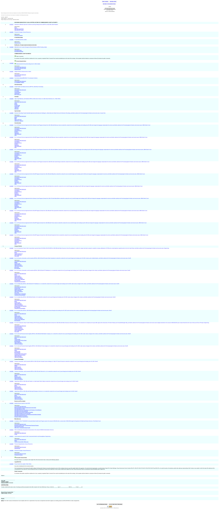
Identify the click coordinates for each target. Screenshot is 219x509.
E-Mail (15, 434)
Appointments (17, 448)
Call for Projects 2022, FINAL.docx (21, 441)
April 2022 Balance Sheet (19, 408)
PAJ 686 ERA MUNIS (18, 51)
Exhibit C (16, 131)
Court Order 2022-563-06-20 (20, 374)
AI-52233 (11, 222)
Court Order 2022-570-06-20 (20, 447)
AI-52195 (11, 86)
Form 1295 (16, 256)
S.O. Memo (16, 91)
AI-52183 (11, 322)
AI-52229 (11, 173)
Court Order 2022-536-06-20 (20, 67)
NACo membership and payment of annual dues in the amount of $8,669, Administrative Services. (34, 429)
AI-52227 (11, 149)
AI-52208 (11, 63)
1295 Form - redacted (18, 120)
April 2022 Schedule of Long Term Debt (22, 413)
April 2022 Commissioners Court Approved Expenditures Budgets (27, 414)
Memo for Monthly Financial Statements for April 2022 (25, 407)
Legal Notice (17, 93)
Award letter (16, 106)
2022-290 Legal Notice (19, 28)
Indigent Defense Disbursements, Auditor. (22, 71)
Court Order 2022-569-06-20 (20, 439)
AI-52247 (11, 391)
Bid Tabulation (17, 268)
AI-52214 (11, 24)
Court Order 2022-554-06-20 (20, 261)
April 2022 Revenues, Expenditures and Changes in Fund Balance (27, 409)
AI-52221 (11, 345)
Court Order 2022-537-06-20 (20, 68)
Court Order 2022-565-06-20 (20, 394)
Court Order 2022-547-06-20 (20, 177)
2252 (15, 135)
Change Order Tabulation (19, 279)
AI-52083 (11, 113)
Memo (15, 27)
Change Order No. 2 (18, 253)
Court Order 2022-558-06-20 (20, 313)
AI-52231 (11, 198)
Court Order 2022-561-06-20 (20, 349)
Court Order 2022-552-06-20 (20, 238)
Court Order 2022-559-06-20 (20, 325)
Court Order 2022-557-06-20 (20, 300)
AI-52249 (11, 98)
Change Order (17, 263)
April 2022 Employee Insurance (20, 415)
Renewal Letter (17, 376)
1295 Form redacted (18, 278)
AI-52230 (11, 186)
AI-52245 (11, 310)
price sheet (16, 267)
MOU (15, 118)
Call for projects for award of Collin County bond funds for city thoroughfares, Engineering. (32, 436)
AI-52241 (11, 270)
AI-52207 (11, 71)
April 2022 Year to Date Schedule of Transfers (23, 412)
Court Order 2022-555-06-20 (20, 273)
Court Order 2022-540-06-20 (20, 89)
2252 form (16, 108)
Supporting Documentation (19, 281)
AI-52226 (11, 137)
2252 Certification (18, 119)
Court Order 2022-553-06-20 (20, 251)
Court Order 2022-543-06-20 (20, 128)
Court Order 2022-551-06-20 (20, 226)
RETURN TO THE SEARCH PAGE (109, 3)
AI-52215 (11, 78)
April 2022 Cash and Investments (21, 411)
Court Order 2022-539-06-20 (20, 81)
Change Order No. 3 (18, 328)
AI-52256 (11, 450)
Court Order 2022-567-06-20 (20, 424)
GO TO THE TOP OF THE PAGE (115, 504)
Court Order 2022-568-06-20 (20, 433)
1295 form (16, 107)
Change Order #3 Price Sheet (20, 340)
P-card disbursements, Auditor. (20, 39)
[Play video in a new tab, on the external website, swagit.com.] (15, 63)
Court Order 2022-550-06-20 (20, 213)
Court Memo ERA (18, 50)
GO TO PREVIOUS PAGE (102, 504)
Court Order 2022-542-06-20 (20, 116)
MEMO (15, 262)
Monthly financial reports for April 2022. (22, 403)
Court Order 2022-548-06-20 (20, 189)
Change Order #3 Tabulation (20, 293)
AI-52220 (11, 421)
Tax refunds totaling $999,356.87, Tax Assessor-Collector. (26, 78)
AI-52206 (11, 39)
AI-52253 (11, 32)
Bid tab (15, 104)
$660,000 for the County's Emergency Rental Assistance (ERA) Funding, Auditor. (30, 47)
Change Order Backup (19, 329)
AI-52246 (11, 381)
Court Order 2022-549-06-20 (20, 201)
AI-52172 (11, 436)
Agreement (16, 132)
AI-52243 (11, 297)
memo (15, 103)
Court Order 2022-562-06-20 (20, 364)
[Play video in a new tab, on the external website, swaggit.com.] (15, 56)
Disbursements (17, 42)
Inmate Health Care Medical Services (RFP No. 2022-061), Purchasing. (29, 86)
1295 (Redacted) (17, 134)
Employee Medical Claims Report (21, 416)
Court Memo (16, 129)
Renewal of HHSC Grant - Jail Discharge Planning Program (26, 425)
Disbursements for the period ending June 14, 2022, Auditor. (28, 63)
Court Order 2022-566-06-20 (20, 406)
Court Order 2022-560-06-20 (20, 337)
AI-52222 (11, 125)
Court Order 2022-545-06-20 (20, 152)
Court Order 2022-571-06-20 (20, 453)
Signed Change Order (18, 289)
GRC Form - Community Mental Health (22, 427)
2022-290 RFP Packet (18, 30)
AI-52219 (11, 333)
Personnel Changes (18, 35)
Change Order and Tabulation (20, 306)
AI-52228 (11, 161)
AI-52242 (11, 283)
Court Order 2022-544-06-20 (20, 140)
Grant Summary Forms (19, 426)
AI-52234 (11, 235)
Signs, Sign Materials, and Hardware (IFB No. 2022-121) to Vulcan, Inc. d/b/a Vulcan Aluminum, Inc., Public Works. (37, 98)
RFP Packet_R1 (17, 94)
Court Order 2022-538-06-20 (20, 74)
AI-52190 (11, 47)
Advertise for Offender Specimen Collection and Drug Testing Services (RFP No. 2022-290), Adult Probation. (36, 24)
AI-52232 (11, 210)
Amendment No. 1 (18, 130)
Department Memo (18, 327)
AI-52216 (11, 429)
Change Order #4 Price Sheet (20, 353)
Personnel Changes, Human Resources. (22, 32)
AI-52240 (11, 403)
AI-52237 (11, 361)
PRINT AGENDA (105, 1)
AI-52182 (11, 248)
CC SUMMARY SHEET (19, 82)
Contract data (17, 105)
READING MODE (113, 1)
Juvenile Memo (17, 92)
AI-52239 (11, 258)
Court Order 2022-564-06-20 (20, 384)
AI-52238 (11, 371)
